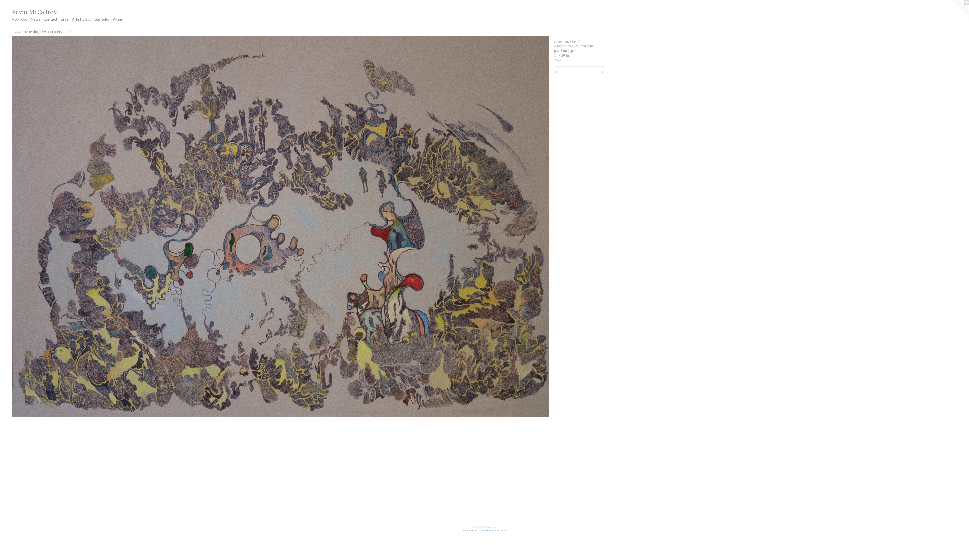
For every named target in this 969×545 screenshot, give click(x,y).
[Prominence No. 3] (280, 226)
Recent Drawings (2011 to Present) (41, 31)
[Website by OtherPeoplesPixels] (959, 10)
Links (64, 19)
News (35, 19)
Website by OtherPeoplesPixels (484, 530)
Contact (50, 19)
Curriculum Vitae (108, 19)
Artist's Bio (81, 19)
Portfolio (20, 19)
